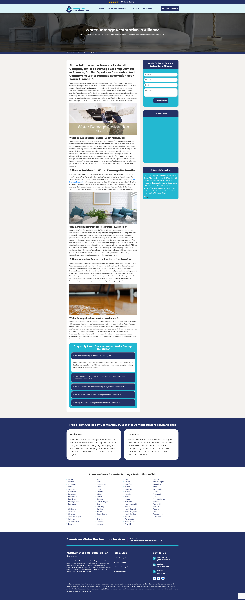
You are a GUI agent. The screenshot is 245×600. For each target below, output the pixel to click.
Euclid (99, 489)
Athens (70, 487)
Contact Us (134, 8)
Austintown (72, 489)
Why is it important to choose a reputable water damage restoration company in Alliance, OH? (99, 377)
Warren (156, 502)
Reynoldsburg (130, 521)
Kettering (100, 519)
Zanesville (157, 516)
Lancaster (100, 524)
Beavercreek (72, 497)
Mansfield (128, 484)
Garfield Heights (102, 502)
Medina (127, 497)
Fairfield (99, 494)
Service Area (148, 8)
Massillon (128, 494)
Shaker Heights (159, 482)
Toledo (155, 492)
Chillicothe (72, 509)
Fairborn (100, 492)
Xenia (155, 511)
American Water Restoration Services (96, 539)
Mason (127, 492)
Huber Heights (102, 514)
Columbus (72, 519)
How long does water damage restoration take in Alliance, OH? (96, 403)
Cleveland (71, 514)
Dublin (99, 482)
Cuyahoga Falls (73, 521)
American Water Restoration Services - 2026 (145, 541)
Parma (127, 516)
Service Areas (121, 571)
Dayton (71, 524)
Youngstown (158, 514)
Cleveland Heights (74, 516)
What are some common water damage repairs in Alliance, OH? (97, 395)
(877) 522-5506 (163, 560)
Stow (155, 487)
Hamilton (100, 509)
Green (99, 504)
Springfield (157, 484)
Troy (155, 497)
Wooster (156, 509)
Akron (70, 479)
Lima (126, 479)
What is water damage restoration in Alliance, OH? (92, 356)
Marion (127, 487)
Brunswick (72, 504)
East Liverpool (102, 484)
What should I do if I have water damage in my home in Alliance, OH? (99, 387)
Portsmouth (129, 519)
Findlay (99, 497)
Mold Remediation (122, 562)
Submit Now (161, 100)
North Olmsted (130, 509)
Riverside (128, 524)
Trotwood (157, 494)
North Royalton (130, 514)
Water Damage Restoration (126, 567)
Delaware (100, 479)
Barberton (72, 494)
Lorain (127, 482)
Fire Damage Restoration (125, 558)
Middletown (129, 502)
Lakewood (100, 521)
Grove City (100, 506)
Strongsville (157, 489)
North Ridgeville (131, 511)
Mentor (127, 499)
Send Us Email (163, 566)
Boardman (72, 499)
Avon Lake (72, 492)
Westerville (157, 504)
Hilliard (99, 511)
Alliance (75, 53)
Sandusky (156, 479)
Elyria (99, 487)
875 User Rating (127, 2)
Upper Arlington (159, 499)
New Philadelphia (131, 504)
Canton (71, 506)
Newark (128, 506)
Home (101, 8)
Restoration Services (116, 8)
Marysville (128, 489)
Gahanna (100, 499)
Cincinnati (71, 511)
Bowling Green (73, 502)
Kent (98, 516)
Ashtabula (72, 484)
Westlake (156, 506)
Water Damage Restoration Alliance (92, 53)
